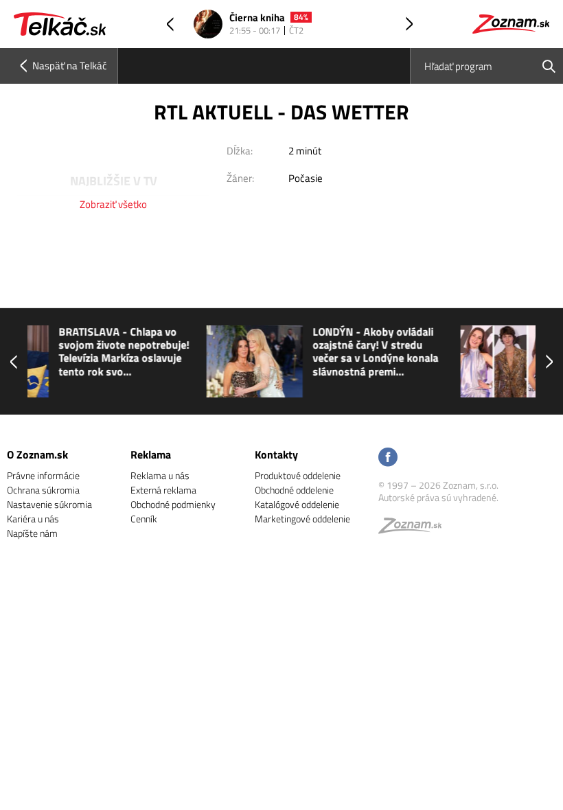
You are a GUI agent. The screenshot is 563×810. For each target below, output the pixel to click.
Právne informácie (43, 475)
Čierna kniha (257, 18)
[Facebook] (388, 458)
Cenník (143, 518)
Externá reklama (163, 490)
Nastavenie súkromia (49, 504)
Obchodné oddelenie (294, 490)
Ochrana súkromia (43, 490)
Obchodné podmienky (173, 504)
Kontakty (276, 454)
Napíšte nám (32, 533)
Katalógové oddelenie (297, 504)
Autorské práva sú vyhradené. (438, 497)
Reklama (150, 454)
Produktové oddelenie (298, 475)
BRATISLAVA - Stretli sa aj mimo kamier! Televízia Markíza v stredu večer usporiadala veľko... (486, 351)
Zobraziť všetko (113, 204)
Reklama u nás (159, 475)
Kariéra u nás (33, 518)
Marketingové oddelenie (302, 518)
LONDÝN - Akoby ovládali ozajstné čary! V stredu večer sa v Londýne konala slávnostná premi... (232, 351)
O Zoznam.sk (37, 454)
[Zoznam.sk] (414, 529)
